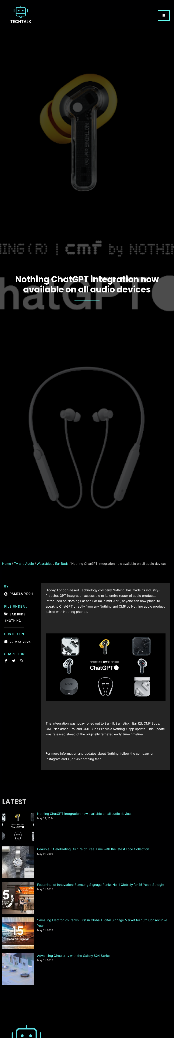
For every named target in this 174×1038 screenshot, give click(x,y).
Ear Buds (62, 564)
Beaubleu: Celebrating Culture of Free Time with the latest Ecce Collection (93, 849)
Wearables (44, 564)
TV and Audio (24, 564)
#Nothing (12, 620)
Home (6, 564)
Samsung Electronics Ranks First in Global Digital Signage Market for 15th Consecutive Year (102, 923)
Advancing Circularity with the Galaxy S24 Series (74, 956)
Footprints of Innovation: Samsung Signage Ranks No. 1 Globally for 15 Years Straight (100, 885)
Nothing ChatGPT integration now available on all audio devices (84, 814)
